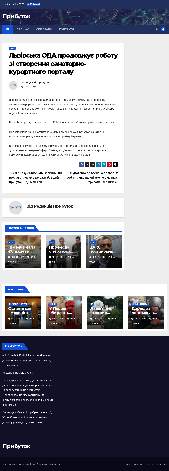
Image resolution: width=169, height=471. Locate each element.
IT (92, 304)
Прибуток (16, 16)
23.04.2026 (141, 318)
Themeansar (54, 464)
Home (127, 464)
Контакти (66, 29)
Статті (24, 304)
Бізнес (53, 304)
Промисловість (139, 304)
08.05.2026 (58, 318)
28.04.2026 (99, 318)
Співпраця (44, 29)
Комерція (13, 304)
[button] (157, 29)
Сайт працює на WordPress (16, 464)
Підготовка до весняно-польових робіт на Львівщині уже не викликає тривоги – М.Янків (92, 177)
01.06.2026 (17, 318)
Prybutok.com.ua (29, 355)
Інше (12, 48)
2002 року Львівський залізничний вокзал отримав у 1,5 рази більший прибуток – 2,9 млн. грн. (35, 177)
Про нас (23, 29)
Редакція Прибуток (37, 82)
